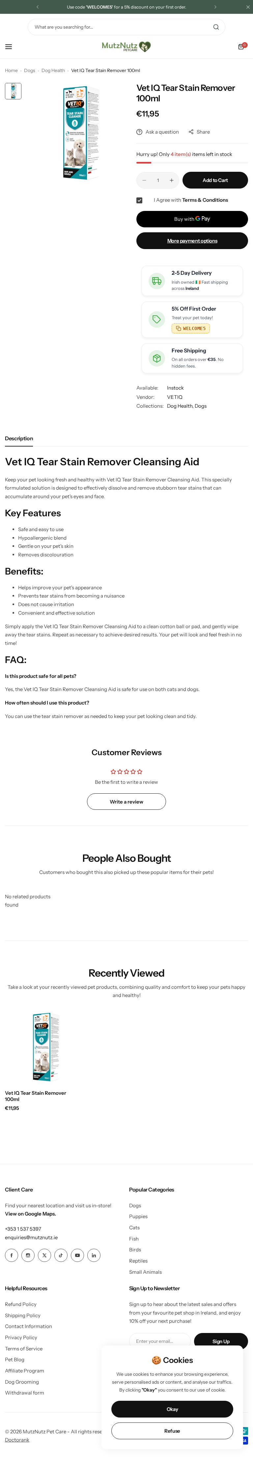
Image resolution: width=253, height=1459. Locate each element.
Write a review (126, 802)
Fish (134, 1239)
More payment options (192, 241)
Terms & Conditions (205, 200)
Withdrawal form (24, 1393)
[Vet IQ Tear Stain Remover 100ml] (42, 1048)
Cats (134, 1227)
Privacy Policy (21, 1337)
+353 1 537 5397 (23, 1229)
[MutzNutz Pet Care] (126, 46)
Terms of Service (23, 1348)
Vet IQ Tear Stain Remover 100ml (35, 1096)
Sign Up (221, 1341)
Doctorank (17, 1440)
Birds (135, 1249)
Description (19, 438)
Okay (172, 1409)
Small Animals (145, 1272)
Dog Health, (181, 406)
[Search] (216, 27)
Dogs (29, 70)
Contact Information (28, 1326)
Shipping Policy (23, 1315)
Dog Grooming (22, 1382)
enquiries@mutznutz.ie (31, 1237)
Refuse (172, 1431)
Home (11, 70)
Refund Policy (21, 1304)
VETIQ (175, 397)
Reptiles (138, 1261)
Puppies (138, 1216)
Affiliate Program (24, 1371)
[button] (37, 7)
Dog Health (53, 70)
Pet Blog (14, 1359)
